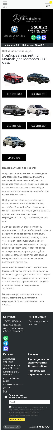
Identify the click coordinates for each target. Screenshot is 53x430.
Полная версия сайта (12, 427)
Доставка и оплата (38, 321)
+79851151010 (39, 26)
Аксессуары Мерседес (9, 360)
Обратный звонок (12, 324)
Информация (37, 316)
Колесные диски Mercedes (11, 373)
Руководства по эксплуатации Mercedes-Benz (38, 362)
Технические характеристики (39, 372)
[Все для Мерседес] (26, 18)
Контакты (9, 316)
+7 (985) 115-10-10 (12, 321)
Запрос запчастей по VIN (14, 37)
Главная (33, 354)
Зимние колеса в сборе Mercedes (11, 366)
